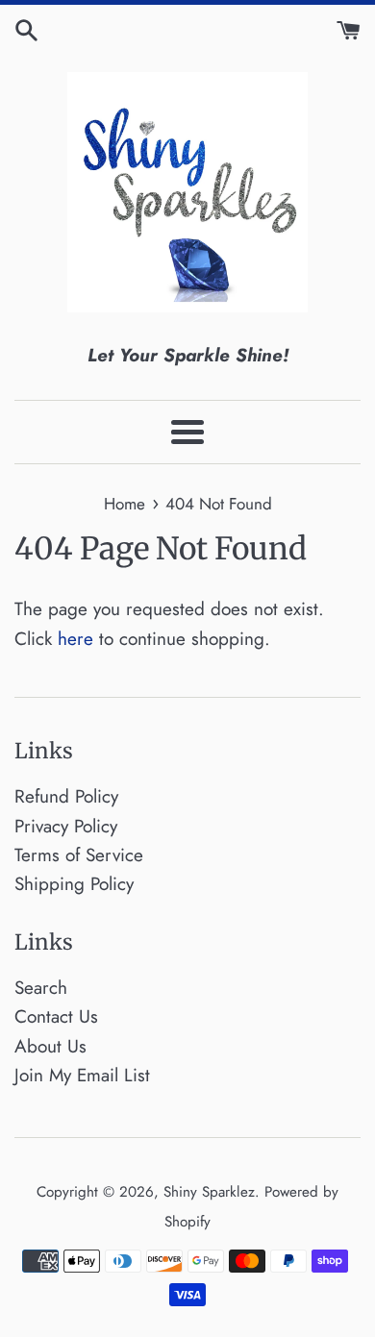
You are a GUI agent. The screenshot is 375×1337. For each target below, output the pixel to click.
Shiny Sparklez (209, 1191)
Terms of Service (78, 855)
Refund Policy (66, 796)
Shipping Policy (74, 884)
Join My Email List (82, 1075)
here (75, 639)
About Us (50, 1046)
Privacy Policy (65, 826)
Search (40, 988)
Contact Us (56, 1016)
